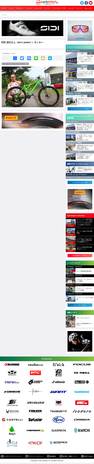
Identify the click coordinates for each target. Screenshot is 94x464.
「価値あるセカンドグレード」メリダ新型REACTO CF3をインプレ (84, 169)
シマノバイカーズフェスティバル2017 (15, 64)
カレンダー (88, 8)
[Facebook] (29, 58)
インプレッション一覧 (79, 182)
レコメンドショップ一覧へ (80, 109)
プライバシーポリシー (35, 456)
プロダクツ (19, 8)
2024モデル (89, 177)
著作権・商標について (70, 456)
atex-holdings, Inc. (45, 460)
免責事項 (53, 456)
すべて (4, 8)
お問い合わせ (88, 456)
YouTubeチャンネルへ (80, 255)
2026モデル (70, 177)
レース (11, 8)
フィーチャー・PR (59, 8)
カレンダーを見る (80, 305)
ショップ (71, 8)
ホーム (5, 15)
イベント (79, 8)
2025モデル (80, 177)
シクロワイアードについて (13, 456)
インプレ (29, 8)
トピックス (38, 8)
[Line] (36, 58)
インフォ (47, 8)
